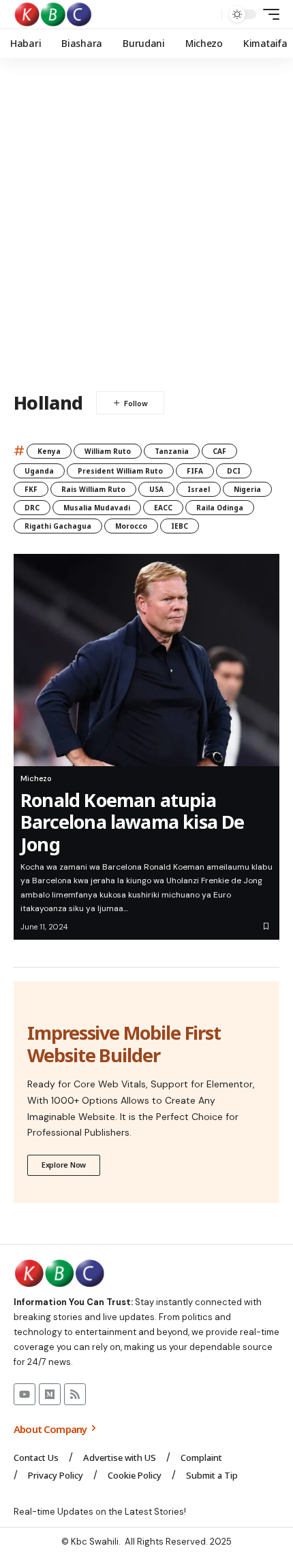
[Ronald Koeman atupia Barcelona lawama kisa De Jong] (146, 660)
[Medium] (50, 1394)
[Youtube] (24, 1394)
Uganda (39, 471)
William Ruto (107, 451)
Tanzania (172, 451)
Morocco (131, 526)
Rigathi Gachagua (58, 526)
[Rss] (75, 1394)
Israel (198, 489)
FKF (31, 489)
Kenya (49, 451)
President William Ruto (120, 471)
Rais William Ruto (93, 489)
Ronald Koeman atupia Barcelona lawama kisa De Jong (132, 822)
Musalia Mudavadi (96, 507)
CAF (219, 451)
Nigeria (247, 489)
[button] (208, 14)
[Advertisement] (146, 224)
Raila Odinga (219, 507)
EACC (163, 507)
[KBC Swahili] (53, 14)
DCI (234, 471)
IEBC (179, 526)
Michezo (36, 778)
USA (156, 489)
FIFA (195, 471)
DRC (32, 507)
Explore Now (64, 1164)
